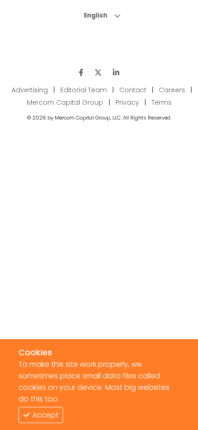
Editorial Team (83, 90)
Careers (172, 90)
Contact (132, 90)
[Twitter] (98, 72)
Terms (161, 102)
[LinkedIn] (116, 72)
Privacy (127, 102)
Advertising (30, 90)
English (95, 15)
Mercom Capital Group (65, 102)
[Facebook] (81, 72)
